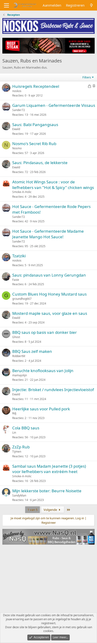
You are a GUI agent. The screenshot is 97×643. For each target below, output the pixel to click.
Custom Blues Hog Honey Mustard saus (49, 294)
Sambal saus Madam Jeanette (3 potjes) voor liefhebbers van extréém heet (49, 468)
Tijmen (16, 452)
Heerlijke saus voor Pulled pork (41, 409)
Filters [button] (86, 77)
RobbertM (18, 356)
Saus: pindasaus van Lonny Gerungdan (49, 275)
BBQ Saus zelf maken (32, 351)
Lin (14, 433)
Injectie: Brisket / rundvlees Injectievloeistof (53, 389)
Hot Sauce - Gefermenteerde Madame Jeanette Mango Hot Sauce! (48, 233)
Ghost (16, 337)
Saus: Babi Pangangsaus (35, 124)
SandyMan (19, 495)
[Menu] (6, 5)
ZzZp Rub (21, 447)
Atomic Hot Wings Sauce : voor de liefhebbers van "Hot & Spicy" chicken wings (53, 184)
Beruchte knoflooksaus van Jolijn (42, 370)
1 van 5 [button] (32, 510)
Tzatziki (19, 255)
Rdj (14, 413)
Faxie (15, 280)
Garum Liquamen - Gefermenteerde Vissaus (53, 105)
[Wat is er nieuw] (91, 5)
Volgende (51, 510)
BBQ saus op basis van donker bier (44, 332)
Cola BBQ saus (25, 428)
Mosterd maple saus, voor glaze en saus (49, 313)
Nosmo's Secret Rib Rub (34, 143)
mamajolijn (19, 375)
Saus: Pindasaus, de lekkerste (40, 162)
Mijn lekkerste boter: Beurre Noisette (46, 490)
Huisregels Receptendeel (35, 86)
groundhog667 (22, 299)
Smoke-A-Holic (22, 192)
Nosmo (17, 148)
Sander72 (18, 110)
